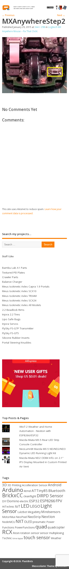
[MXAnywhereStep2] (34, 92)
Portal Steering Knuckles (16, 342)
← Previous (8, 15)
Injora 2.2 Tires (11, 314)
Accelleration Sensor (34, 485)
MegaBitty (34, 512)
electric (24, 501)
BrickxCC (12, 495)
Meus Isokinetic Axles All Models (21, 305)
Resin (16, 533)
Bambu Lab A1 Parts (14, 267)
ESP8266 (47, 500)
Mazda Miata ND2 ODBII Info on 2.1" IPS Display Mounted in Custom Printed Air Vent (43, 462)
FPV (59, 500)
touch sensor (37, 537)
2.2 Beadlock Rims (13, 310)
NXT (20, 521)
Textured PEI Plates (13, 272)
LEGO (35, 506)
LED (25, 505)
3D (4, 484)
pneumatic (39, 522)
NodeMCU (8, 522)
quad (41, 526)
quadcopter (56, 527)
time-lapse (17, 538)
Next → (61, 15)
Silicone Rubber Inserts (16, 337)
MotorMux (8, 517)
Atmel (27, 491)
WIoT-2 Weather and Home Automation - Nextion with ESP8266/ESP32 (35, 431)
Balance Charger (12, 281)
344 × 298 (39, 27)
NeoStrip (34, 516)
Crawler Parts (10, 277)
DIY (4, 501)
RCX (7, 532)
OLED (28, 521)
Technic (7, 538)
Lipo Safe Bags (11, 319)
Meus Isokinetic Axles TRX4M (19, 296)
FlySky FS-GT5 (10, 333)
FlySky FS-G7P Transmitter (18, 328)
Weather (56, 538)
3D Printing (14, 485)
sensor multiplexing (52, 533)
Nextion (48, 516)
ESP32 (34, 500)
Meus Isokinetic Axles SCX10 (19, 291)
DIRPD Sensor (50, 495)
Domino (13, 501)
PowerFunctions (25, 527)
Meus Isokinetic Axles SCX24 (19, 300)
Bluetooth (56, 490)
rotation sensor (29, 533)
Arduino (12, 490)
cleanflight (29, 496)
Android (54, 484)
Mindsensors (50, 512)
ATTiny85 (40, 490)
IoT (17, 506)
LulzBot (22, 512)
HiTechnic (8, 506)
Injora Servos (10, 324)
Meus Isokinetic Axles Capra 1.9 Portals (25, 286)
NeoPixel (21, 517)
